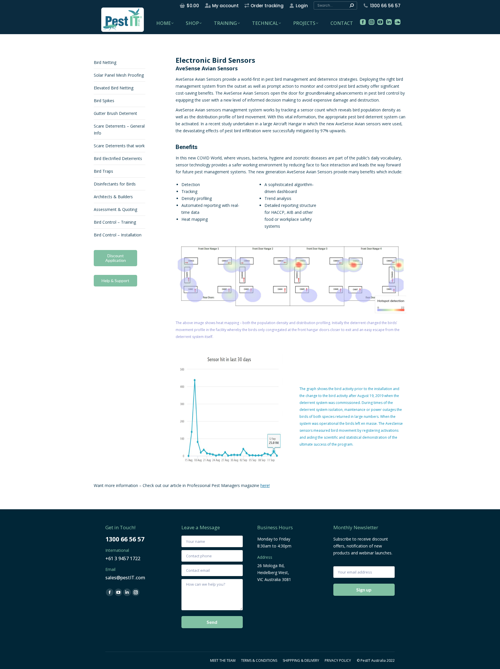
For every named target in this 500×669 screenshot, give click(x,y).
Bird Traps (103, 171)
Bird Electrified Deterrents (118, 158)
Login (302, 6)
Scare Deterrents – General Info (119, 129)
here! (265, 485)
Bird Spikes (104, 100)
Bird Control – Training (115, 222)
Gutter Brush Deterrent (115, 113)
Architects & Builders (113, 196)
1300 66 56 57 (385, 6)
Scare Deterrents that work (119, 145)
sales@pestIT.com (125, 577)
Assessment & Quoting (115, 209)
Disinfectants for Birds (115, 184)
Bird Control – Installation (117, 235)
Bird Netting (105, 62)
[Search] (352, 5)
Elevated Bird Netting (113, 88)
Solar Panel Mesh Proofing (119, 75)
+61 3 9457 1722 (122, 558)
